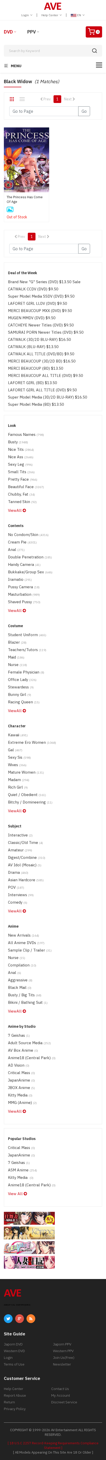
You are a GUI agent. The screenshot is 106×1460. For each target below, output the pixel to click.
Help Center (50, 15)
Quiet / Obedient (27, 794)
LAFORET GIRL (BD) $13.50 (32, 382)
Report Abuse (15, 1395)
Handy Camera (24, 564)
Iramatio (20, 579)
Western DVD (14, 1351)
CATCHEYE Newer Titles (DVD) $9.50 (41, 325)
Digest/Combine (26, 857)
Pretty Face (22, 479)
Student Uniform (27, 634)
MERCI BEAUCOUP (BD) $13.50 (35, 368)
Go (84, 111)
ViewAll (15, 510)
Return (9, 1402)
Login (25, 15)
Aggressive (20, 980)
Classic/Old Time (25, 842)
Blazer (17, 642)
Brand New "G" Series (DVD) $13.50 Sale (44, 281)
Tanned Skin (22, 501)
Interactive (20, 835)
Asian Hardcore (26, 879)
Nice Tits (21, 449)
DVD (8, 32)
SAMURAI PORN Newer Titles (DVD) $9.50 (46, 332)
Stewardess (21, 687)
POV (16, 887)
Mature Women (26, 772)
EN (79, 15)
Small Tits (21, 471)
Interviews (21, 894)
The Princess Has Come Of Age (25, 199)
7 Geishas (19, 1035)
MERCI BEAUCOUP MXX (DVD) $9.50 (40, 310)
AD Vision (18, 1065)
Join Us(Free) (63, 1357)
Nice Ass (20, 456)
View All (16, 1193)
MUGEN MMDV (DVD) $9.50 (32, 317)
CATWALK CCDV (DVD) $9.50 (33, 289)
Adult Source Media (29, 1042)
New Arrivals (23, 935)
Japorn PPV (62, 1344)
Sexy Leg (20, 464)
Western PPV (63, 1351)
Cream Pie (22, 542)
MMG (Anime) (22, 1102)
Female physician (26, 672)
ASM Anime (22, 1170)
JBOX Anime (21, 1087)
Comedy (17, 902)
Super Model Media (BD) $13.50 (36, 404)
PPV (31, 32)
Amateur (20, 850)
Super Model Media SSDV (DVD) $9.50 (41, 296)
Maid (16, 657)
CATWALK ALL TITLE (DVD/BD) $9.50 (41, 353)
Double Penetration (30, 557)
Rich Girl (18, 787)
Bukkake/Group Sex (30, 571)
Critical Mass (21, 1072)
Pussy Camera (24, 586)
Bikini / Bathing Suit (28, 1002)
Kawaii (18, 734)
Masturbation (24, 594)
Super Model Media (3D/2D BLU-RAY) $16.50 (47, 397)
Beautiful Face (26, 486)
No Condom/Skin (28, 534)
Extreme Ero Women (32, 742)
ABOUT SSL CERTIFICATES (17, 1305)
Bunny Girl (19, 694)
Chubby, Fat (21, 494)
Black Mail (19, 987)
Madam (18, 779)
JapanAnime (21, 1080)
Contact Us (60, 1388)
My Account (60, 1395)
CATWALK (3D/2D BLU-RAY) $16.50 (39, 339)
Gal (15, 749)
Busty (18, 441)
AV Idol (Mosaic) (24, 864)
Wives (17, 764)
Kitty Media (20, 1095)
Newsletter (62, 1364)
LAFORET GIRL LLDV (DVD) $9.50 (37, 303)
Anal (16, 549)
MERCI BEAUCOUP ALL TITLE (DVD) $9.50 (45, 375)
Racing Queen (24, 701)
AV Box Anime (23, 1050)
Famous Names (26, 434)
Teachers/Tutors (27, 649)
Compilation (22, 965)
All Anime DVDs (26, 942)
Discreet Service (64, 1402)
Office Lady (22, 679)
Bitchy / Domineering (30, 802)
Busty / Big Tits (24, 994)
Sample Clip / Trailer (30, 950)
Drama (18, 872)
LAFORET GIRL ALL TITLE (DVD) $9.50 (42, 389)
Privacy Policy (15, 1408)
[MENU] (99, 65)
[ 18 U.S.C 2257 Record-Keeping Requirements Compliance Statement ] (53, 1445)
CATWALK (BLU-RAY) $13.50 (33, 346)
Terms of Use (14, 1364)
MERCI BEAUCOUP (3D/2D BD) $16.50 (42, 361)
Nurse (17, 664)
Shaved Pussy (24, 601)
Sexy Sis (19, 757)
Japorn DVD (13, 1344)
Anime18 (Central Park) (32, 1057)
